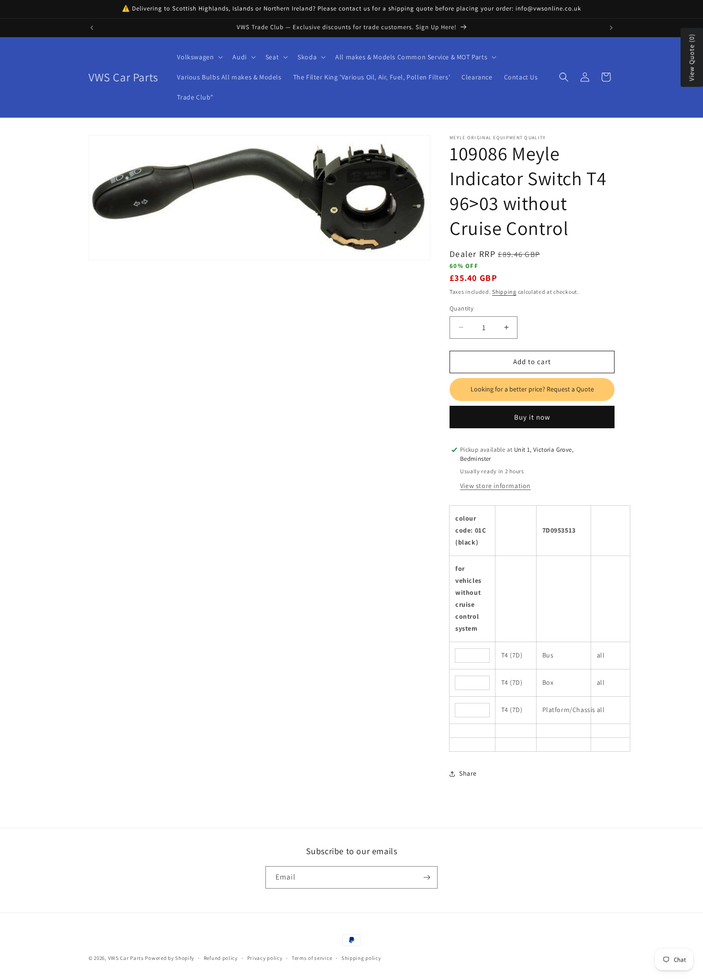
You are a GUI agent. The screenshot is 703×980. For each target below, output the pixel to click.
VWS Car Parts (126, 958)
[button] (199, 57)
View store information (495, 485)
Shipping (504, 291)
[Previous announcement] (91, 28)
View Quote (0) (691, 57)
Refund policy (221, 958)
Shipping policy (361, 958)
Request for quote (532, 389)
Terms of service (312, 958)
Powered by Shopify (169, 958)
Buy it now (532, 417)
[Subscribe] (426, 877)
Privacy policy (265, 958)
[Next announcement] (611, 28)
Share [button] (468, 773)
